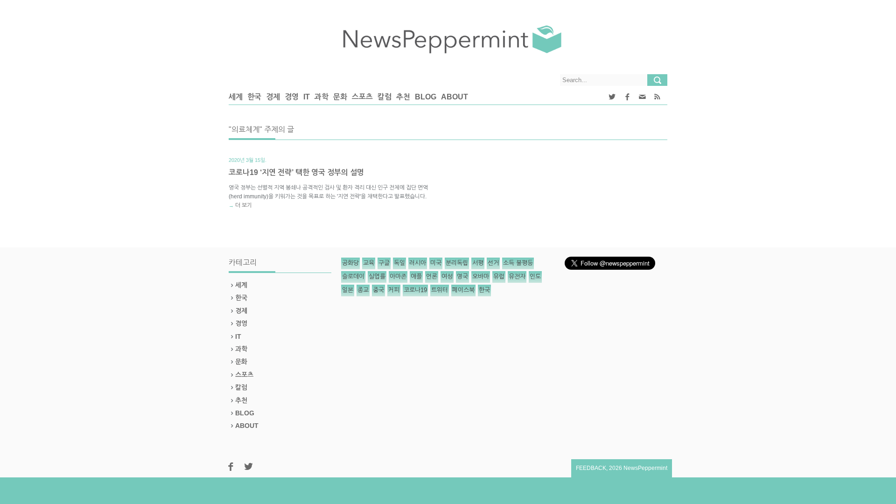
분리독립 (457, 262)
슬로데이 (353, 276)
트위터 (439, 290)
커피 (393, 290)
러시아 (417, 262)
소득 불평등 (518, 262)
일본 (347, 290)
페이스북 (463, 290)
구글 (384, 262)
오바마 (480, 276)
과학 (322, 97)
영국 (462, 276)
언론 (431, 276)
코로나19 (415, 290)
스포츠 (362, 97)
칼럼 (385, 97)
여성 (447, 276)
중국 (378, 290)
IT (306, 97)
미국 (435, 262)
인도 (535, 276)
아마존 (398, 276)
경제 (273, 97)
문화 (340, 97)
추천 (403, 97)
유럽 (498, 276)
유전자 (517, 276)
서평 (477, 262)
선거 (493, 262)
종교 (363, 290)
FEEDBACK (591, 468)
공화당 (350, 262)
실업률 (377, 276)
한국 (254, 97)
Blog (425, 97)
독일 (399, 262)
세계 (236, 97)
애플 (416, 276)
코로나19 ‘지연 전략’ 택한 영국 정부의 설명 (296, 172)
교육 (368, 262)
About (454, 97)
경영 (292, 97)
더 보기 (243, 205)
